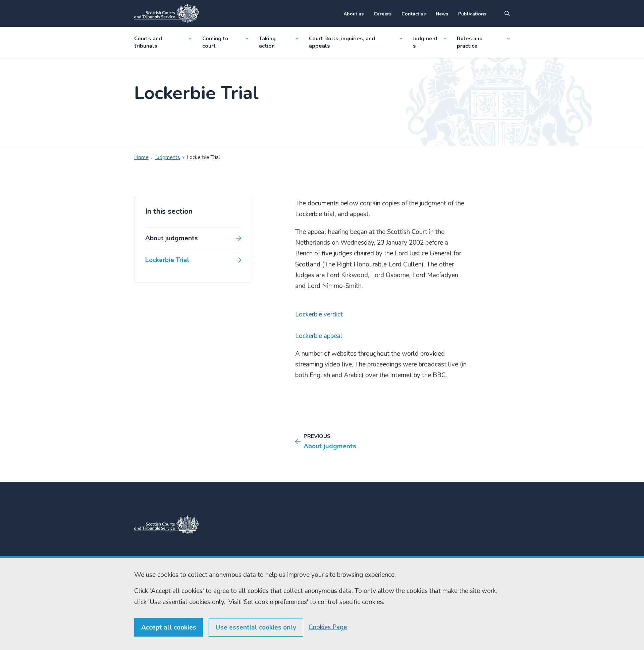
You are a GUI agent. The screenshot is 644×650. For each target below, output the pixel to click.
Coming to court (215, 42)
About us (353, 14)
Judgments (425, 42)
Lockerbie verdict (319, 314)
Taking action (267, 42)
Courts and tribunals (148, 42)
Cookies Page (328, 627)
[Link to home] (166, 13)
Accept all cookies (168, 627)
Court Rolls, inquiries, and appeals (342, 42)
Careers (382, 14)
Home (141, 157)
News (442, 14)
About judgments (171, 238)
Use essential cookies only (256, 627)
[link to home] (166, 524)
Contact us (413, 14)
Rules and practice (470, 42)
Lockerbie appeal (318, 336)
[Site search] (507, 13)
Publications (472, 14)
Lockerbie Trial (167, 260)
